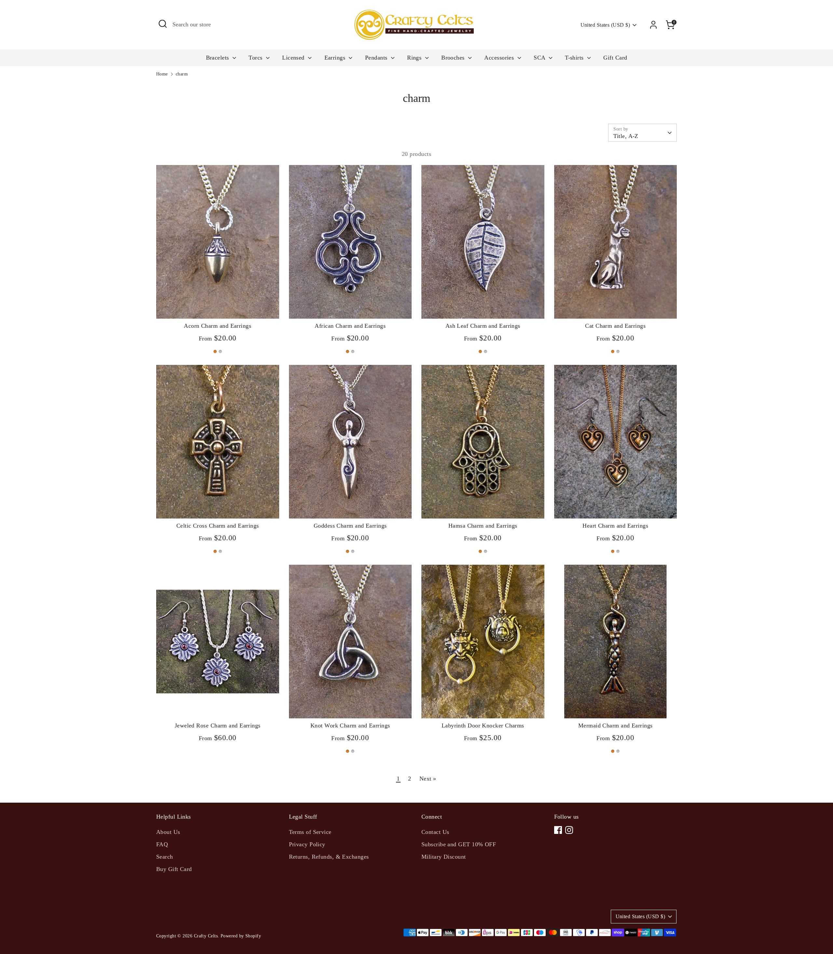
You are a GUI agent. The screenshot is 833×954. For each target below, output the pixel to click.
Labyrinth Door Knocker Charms (483, 725)
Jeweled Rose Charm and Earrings (218, 725)
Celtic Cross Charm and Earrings (217, 525)
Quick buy (218, 307)
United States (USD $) (605, 25)
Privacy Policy (307, 844)
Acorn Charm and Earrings (217, 326)
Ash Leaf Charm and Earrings (482, 326)
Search (164, 856)
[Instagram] (569, 830)
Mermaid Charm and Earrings (615, 725)
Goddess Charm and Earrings (350, 525)
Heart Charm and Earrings (615, 525)
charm (182, 74)
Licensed (294, 57)
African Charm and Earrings (350, 326)
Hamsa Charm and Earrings (482, 525)
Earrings (335, 57)
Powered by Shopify (241, 935)
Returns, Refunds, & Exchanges (329, 856)
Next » (427, 778)
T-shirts (575, 57)
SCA (540, 57)
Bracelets (218, 57)
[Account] (653, 24)
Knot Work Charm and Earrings (350, 725)
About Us (168, 832)
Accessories (499, 57)
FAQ (162, 844)
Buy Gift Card (174, 869)
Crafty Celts (206, 935)
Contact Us (435, 832)
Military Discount (443, 856)
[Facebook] (558, 830)
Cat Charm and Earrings (615, 326)
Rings (415, 57)
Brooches (453, 57)
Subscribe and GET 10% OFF (458, 844)
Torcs (256, 57)
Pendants (377, 57)
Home (162, 74)
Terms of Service (310, 832)
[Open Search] (162, 23)
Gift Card (615, 57)
